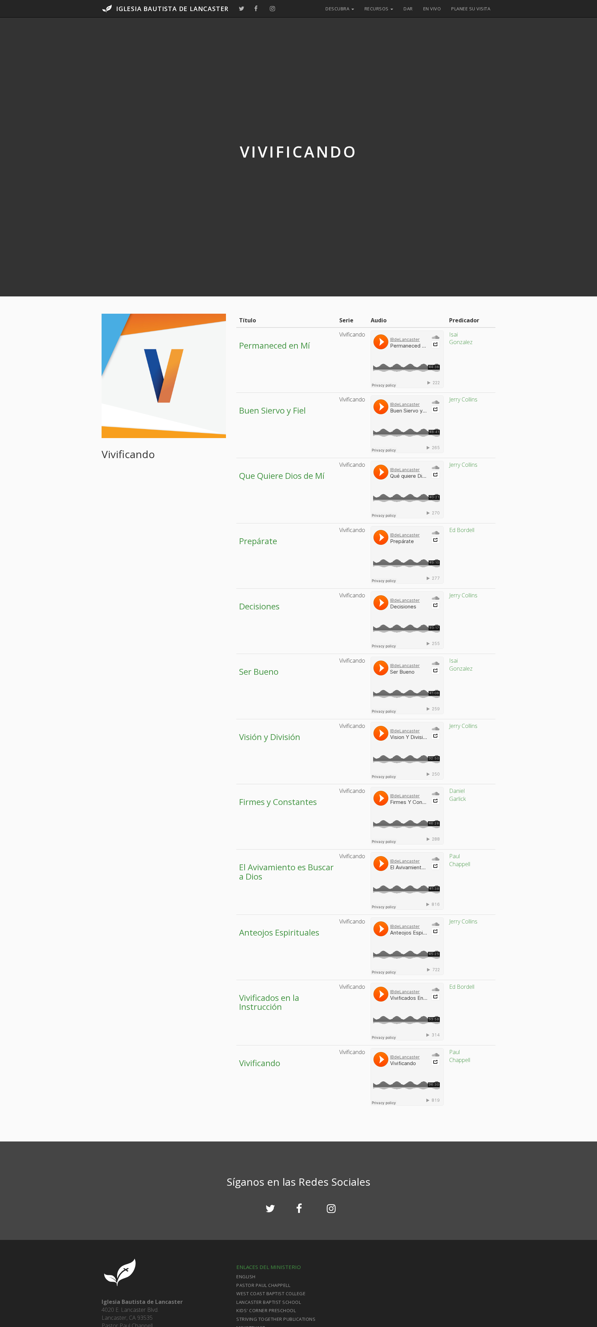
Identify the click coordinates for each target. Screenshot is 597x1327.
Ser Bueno (258, 671)
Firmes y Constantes (278, 801)
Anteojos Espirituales (279, 932)
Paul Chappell (459, 860)
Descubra (338, 9)
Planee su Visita (470, 9)
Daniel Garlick (457, 795)
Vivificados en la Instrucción (269, 1002)
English (246, 1276)
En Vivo (432, 9)
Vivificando (259, 1063)
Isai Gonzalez (461, 338)
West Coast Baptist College (270, 1293)
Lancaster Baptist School (268, 1302)
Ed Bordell (461, 530)
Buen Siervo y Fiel (272, 410)
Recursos (377, 9)
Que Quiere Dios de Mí (281, 475)
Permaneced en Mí (274, 345)
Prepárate (258, 541)
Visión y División (269, 736)
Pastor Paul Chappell (263, 1285)
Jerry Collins (463, 399)
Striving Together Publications (275, 1319)
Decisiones (259, 606)
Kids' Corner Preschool (266, 1310)
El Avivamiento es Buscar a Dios (286, 871)
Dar (408, 9)
